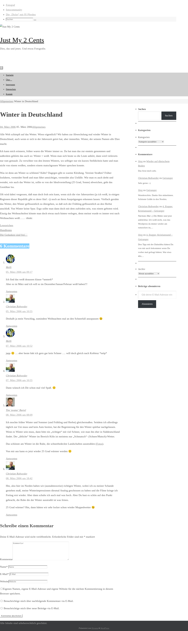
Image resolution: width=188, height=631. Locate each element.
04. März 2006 (8, 126)
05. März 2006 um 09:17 (19, 271)
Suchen (169, 115)
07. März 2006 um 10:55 (19, 380)
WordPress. (104, 628)
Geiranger (167, 178)
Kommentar (6, 559)
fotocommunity (14, 9)
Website (4, 581)
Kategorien (144, 137)
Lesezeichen (6, 225)
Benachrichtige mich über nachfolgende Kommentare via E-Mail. (39, 601)
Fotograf (10, 5)
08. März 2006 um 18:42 (19, 478)
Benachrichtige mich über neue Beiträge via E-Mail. (31, 608)
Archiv (141, 269)
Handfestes (6, 230)
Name (4, 566)
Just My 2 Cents (22, 40)
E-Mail (4, 574)
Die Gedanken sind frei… (13, 234)
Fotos (99, 443)
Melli (8, 267)
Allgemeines (6, 101)
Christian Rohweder (16, 306)
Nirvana (95, 628)
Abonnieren (147, 304)
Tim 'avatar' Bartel (16, 410)
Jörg (140, 161)
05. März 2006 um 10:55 (19, 311)
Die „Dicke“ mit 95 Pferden (21, 14)
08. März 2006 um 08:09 (19, 414)
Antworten (11, 291)
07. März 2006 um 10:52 (19, 345)
